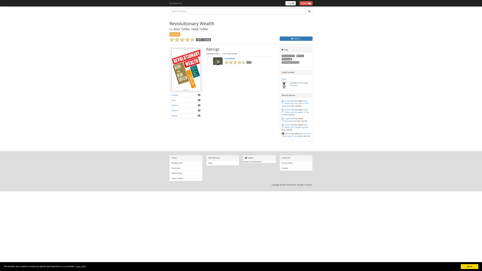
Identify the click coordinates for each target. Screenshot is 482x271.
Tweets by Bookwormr (252, 161)
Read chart (175, 168)
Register (304, 3)
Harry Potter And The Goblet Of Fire (297, 111)
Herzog (302, 83)
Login (289, 3)
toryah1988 (289, 101)
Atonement (289, 121)
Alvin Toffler (181, 29)
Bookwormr (175, 3)
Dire (284, 79)
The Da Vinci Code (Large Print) (296, 134)
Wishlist (174, 105)
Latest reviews (177, 178)
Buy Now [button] (175, 34)
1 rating (206, 39)
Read (173, 100)
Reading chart (177, 163)
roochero (293, 85)
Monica (288, 133)
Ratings (174, 115)
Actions (296, 38)
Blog (210, 163)
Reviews (174, 110)
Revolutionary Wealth (191, 23)
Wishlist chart (176, 173)
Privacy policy (287, 163)
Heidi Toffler (200, 29)
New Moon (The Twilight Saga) (296, 126)
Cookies (285, 168)
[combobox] (237, 11)
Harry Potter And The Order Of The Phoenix (295, 103)
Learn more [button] (81, 266)
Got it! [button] (469, 266)
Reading (174, 95)
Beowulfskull (230, 58)
